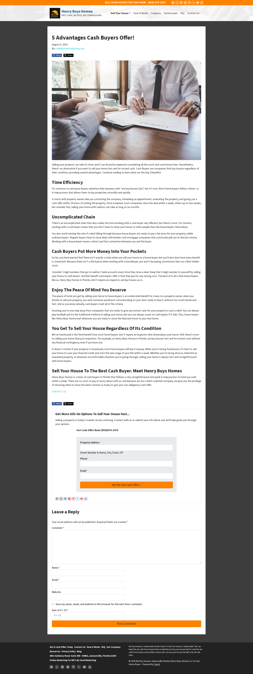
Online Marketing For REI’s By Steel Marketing (73, 660)
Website (56, 592)
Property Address (90, 442)
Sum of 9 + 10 (60, 610)
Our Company (113, 647)
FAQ (182, 13)
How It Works (140, 13)
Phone (84, 459)
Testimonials (170, 13)
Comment (58, 528)
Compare (156, 13)
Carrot (157, 664)
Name (56, 568)
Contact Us (193, 13)
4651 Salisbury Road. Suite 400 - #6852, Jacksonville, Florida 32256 (83, 655)
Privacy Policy (69, 651)
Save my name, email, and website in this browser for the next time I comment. (99, 604)
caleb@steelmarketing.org (69, 48)
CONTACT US (59, 391)
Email (84, 471)
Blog (79, 651)
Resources (55, 651)
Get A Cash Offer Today (61, 647)
